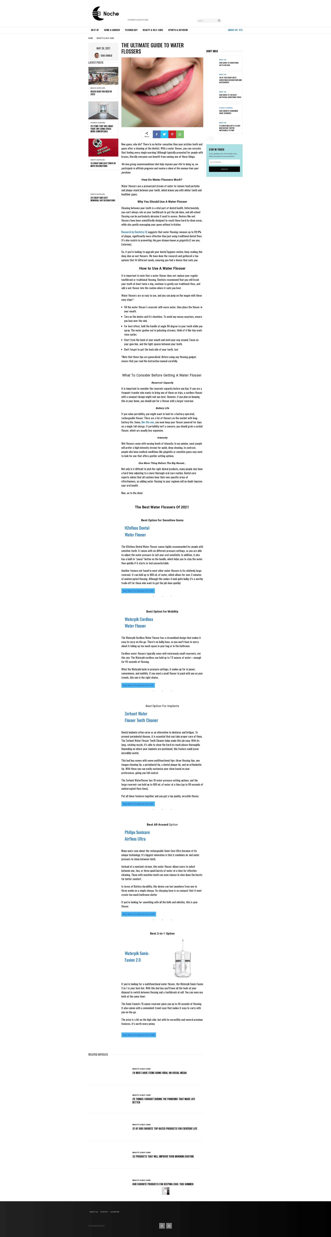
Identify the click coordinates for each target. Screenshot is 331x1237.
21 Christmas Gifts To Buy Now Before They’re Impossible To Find (229, 128)
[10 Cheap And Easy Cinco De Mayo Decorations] (103, 148)
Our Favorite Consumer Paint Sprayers (228, 111)
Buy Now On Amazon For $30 (138, 590)
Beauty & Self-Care (105, 38)
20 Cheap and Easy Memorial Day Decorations (103, 199)
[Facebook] (157, 134)
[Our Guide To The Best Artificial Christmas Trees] (211, 95)
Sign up (224, 169)
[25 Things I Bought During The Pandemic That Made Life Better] (109, 1099)
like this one (147, 422)
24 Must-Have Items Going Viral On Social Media (159, 1073)
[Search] (219, 21)
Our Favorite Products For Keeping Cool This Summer (163, 1184)
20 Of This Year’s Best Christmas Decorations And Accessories (230, 79)
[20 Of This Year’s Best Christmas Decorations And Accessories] (211, 79)
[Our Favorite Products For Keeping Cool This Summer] (109, 1182)
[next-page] (212, 138)
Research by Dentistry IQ (134, 232)
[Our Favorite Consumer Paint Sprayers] (211, 111)
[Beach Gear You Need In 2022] (103, 76)
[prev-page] (208, 138)
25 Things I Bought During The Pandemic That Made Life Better (163, 1100)
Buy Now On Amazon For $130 (139, 914)
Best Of (222, 60)
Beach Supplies (98, 88)
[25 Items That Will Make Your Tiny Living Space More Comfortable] (103, 110)
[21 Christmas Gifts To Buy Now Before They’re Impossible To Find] (211, 127)
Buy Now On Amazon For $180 (139, 1034)
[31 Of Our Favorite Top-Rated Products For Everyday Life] (109, 1127)
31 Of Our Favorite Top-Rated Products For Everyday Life (164, 1128)
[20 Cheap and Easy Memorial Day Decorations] (103, 182)
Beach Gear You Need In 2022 (101, 93)
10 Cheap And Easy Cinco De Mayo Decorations (103, 165)
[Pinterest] (172, 134)
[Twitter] (164, 134)
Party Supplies (98, 160)
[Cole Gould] (97, 55)
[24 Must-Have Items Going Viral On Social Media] (109, 1071)
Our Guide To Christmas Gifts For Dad (229, 63)
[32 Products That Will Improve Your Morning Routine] (109, 1155)
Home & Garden (98, 123)
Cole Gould (106, 55)
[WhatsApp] (180, 134)
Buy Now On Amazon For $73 (138, 685)
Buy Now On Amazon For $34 (138, 803)
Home (90, 38)
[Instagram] (169, 1226)
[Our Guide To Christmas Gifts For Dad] (211, 63)
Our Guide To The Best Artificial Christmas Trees (230, 95)
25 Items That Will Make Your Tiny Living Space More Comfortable (102, 129)
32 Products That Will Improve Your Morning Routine (163, 1156)
